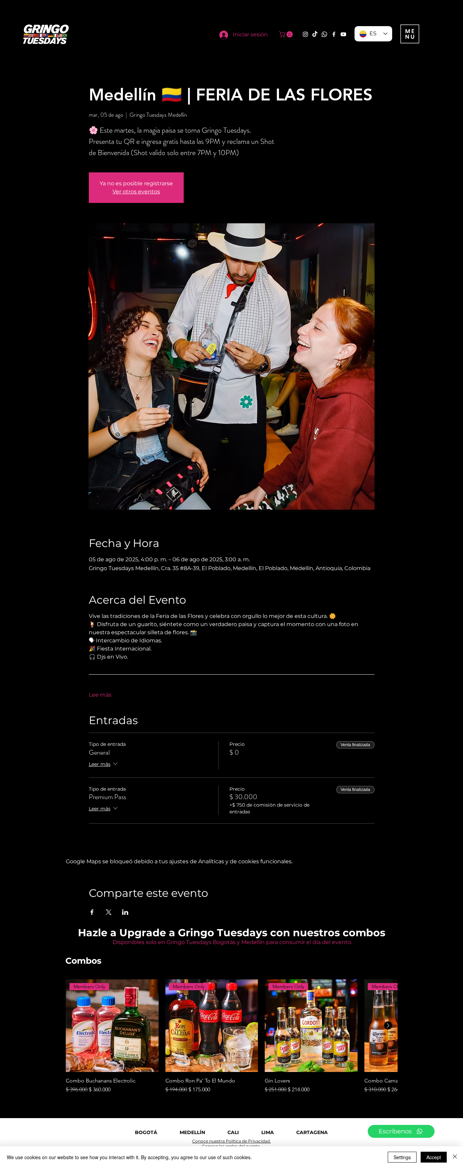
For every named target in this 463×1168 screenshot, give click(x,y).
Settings (402, 1157)
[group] (231, 1036)
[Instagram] (305, 34)
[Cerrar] (455, 1157)
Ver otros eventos (136, 191)
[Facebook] (333, 34)
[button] (286, 34)
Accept (433, 1157)
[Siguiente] (388, 1025)
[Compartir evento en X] (108, 912)
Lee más (100, 695)
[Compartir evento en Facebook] (92, 912)
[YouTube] (343, 34)
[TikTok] (314, 34)
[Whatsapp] (324, 34)
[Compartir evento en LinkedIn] (125, 912)
